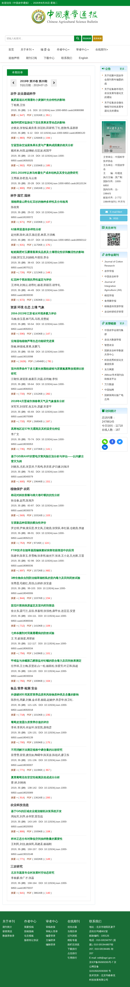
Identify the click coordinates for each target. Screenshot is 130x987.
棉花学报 (109, 295)
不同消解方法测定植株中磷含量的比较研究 (36, 749)
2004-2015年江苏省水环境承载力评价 (34, 313)
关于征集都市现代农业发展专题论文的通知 (113, 93)
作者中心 (62, 49)
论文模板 (29, 935)
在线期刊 (100, 49)
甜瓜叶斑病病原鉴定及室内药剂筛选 (32, 605)
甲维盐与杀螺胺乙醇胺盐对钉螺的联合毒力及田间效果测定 (46, 660)
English (83, 58)
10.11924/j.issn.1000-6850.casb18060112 (63, 240)
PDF (29, 115)
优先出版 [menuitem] (72, 927)
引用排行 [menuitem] (72, 957)
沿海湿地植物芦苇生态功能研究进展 (32, 341)
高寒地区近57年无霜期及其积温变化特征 (35, 428)
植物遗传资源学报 (113, 306)
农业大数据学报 (112, 339)
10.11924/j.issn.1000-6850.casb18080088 (61, 110)
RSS (114, 218)
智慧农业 (109, 345)
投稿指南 (29, 931)
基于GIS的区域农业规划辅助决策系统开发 (36, 811)
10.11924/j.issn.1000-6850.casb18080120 (62, 133)
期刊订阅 (31, 58)
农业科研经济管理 (113, 311)
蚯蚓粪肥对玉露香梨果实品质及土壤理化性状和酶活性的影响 (47, 252)
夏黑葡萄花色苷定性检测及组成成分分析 (35, 777)
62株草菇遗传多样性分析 (26, 229)
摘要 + (14, 115)
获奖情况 (7, 931)
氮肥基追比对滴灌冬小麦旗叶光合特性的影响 (38, 99)
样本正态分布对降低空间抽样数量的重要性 (36, 838)
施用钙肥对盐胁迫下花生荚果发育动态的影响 (38, 122)
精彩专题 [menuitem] (72, 940)
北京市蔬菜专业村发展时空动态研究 (32, 872)
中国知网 (109, 389)
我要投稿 (29, 927)
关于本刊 (26, 49)
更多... (123, 68)
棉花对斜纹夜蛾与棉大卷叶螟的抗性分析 (35, 495)
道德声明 (13, 58)
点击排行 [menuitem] (72, 953)
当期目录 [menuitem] (72, 931)
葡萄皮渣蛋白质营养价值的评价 (30, 722)
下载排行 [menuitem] (72, 949)
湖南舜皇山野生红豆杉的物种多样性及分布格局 (39, 201)
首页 (11, 49)
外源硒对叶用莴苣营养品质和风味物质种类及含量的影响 (45, 694)
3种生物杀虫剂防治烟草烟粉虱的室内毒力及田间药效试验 (45, 577)
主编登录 (50, 940)
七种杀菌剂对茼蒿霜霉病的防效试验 (32, 633)
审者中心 (81, 49)
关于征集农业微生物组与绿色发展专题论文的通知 (113, 106)
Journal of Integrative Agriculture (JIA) (113, 286)
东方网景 (109, 369)
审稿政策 (50, 927)
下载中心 (49, 58)
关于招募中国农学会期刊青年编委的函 (113, 79)
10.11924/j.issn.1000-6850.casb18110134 (63, 183)
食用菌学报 (110, 300)
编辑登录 (50, 944)
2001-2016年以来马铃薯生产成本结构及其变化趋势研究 (44, 172)
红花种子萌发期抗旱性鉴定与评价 (31, 279)
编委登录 (50, 935)
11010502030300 (98, 971)
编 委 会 (45, 49)
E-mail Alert (115, 211)
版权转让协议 (31, 940)
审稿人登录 (52, 931)
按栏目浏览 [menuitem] (73, 944)
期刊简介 (7, 927)
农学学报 (109, 271)
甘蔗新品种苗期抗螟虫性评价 (28, 522)
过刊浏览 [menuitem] (72, 935)
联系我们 (66, 58)
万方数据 (109, 384)
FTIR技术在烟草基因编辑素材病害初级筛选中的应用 (42, 550)
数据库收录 (8, 935)
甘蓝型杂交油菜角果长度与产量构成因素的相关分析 (42, 145)
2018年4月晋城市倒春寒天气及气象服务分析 (38, 401)
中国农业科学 (111, 276)
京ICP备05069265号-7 (101, 962)
